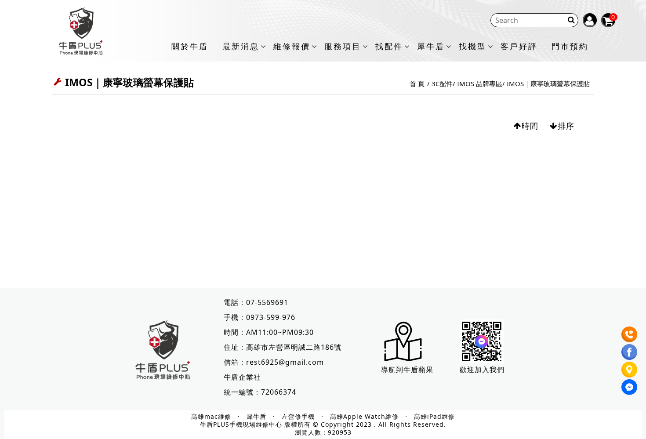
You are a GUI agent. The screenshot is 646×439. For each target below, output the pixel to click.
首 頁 (417, 83)
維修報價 (291, 47)
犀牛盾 (431, 47)
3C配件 (442, 83)
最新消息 (240, 47)
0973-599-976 (270, 317)
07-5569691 (267, 302)
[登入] (590, 20)
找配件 (389, 47)
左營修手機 (298, 417)
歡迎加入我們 (482, 369)
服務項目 (342, 47)
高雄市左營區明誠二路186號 (293, 347)
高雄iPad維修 (434, 417)
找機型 (472, 47)
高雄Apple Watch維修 (364, 417)
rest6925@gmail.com (285, 362)
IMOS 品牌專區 (479, 83)
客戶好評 (519, 47)
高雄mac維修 (211, 417)
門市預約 (570, 47)
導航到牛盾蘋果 (407, 369)
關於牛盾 (189, 47)
